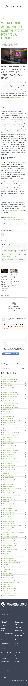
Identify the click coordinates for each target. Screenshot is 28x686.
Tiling (4, 564)
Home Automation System (9, 424)
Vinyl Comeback (7, 586)
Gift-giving (6, 411)
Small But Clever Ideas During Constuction (13, 532)
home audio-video (16, 97)
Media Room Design (8, 486)
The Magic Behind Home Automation (12, 556)
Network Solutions (8, 503)
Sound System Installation (9, 549)
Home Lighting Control (8, 437)
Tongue (22, 326)
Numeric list (22, 324)
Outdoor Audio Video (8, 512)
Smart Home (6, 534)
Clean (11, 326)
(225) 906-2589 (5, 615)
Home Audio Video (5, 41)
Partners (17, 643)
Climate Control (7, 390)
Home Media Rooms (8, 443)
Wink (7, 328)
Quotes (8, 326)
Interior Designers (5, 655)
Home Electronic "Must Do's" (10, 432)
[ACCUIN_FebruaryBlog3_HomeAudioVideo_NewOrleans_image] (14, 56)
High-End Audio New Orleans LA (11, 420)
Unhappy (4, 328)
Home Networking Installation (10, 450)
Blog (16, 658)
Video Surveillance (7, 580)
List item (4, 326)
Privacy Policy (24, 680)
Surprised (20, 326)
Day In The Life (18, 635)
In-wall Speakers (7, 467)
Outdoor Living (18, 630)
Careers (3, 636)
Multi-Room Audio (7, 499)
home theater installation (11, 219)
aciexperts (5, 44)
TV (4, 571)
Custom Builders (5, 661)
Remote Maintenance (8, 521)
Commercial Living (19, 633)
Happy (15, 326)
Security (3, 648)
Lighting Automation (8, 479)
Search (23, 368)
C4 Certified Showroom (7, 633)
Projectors (3, 187)
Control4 (17, 646)
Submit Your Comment (11, 353)
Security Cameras (7, 527)
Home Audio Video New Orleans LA (9, 43)
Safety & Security (7, 523)
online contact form (15, 210)
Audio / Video (4, 646)
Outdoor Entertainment (9, 514)
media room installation (10, 217)
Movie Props (6, 497)
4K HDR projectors (13, 138)
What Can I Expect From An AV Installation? (14, 278)
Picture (16, 324)
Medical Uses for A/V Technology (11, 488)
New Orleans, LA (7, 508)
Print (4, 18)
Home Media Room (8, 441)
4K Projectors (21, 219)
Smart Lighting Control (9, 545)
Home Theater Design (8, 459)
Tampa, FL (5, 554)
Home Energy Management (10, 435)
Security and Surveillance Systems (11, 525)
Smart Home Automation (9, 536)
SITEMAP (8, 670)
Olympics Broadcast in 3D (9, 510)
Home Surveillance (8, 454)
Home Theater (6, 456)
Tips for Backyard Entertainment (11, 567)
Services (3, 628)
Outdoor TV (6, 516)
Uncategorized (7, 573)
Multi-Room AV (7, 501)
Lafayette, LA (6, 475)
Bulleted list (20, 324)
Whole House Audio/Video (9, 593)
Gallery (16, 655)
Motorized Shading (8, 493)
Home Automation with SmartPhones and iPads (14, 427)
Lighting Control (7, 482)
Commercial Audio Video (9, 394)
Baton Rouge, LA (7, 387)
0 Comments (12, 45)
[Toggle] (26, 379)
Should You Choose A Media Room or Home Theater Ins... (21, 223)
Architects (3, 658)
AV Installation (7, 383)
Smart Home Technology (9, 543)
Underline (9, 324)
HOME (2, 670)
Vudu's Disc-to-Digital (8, 588)
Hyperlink (13, 324)
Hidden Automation (8, 414)
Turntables (6, 569)
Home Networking (8, 448)
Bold (4, 324)
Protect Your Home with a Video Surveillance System (9, 223)
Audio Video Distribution (9, 379)
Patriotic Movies (7, 519)
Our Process (4, 630)
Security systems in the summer (11, 530)
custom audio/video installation (11, 407)
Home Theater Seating (8, 463)
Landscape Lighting (8, 477)
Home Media (6, 439)
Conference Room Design (9, 403)
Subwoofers (6, 551)
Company (3, 625)
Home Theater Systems (9, 465)
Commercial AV (7, 398)
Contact (17, 661)
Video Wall (6, 584)
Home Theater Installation (9, 461)
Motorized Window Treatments (11, 495)
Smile (17, 326)
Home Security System (8, 452)
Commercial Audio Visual (9, 396)
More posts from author (20, 245)
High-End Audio (7, 418)
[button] (2, 7)
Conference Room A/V (8, 401)
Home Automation (5, 643)
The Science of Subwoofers (9, 560)
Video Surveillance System (9, 582)
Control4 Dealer (7, 405)
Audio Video (6, 377)
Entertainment (7, 409)
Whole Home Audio (8, 591)
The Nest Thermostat (8, 558)
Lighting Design (7, 484)
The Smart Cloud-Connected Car (11, 562)
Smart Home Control (8, 540)
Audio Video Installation (9, 381)
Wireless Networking (8, 595)
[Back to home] (14, 7)
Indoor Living (18, 627)
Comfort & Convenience (9, 392)
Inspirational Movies (8, 469)
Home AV (5, 430)
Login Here (23, 318)
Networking (6, 506)
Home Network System (9, 445)
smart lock (6, 547)
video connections (7, 575)
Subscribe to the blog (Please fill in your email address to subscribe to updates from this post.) (14, 349)
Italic (7, 324)
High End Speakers (8, 416)
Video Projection (7, 577)
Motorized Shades (7, 490)
